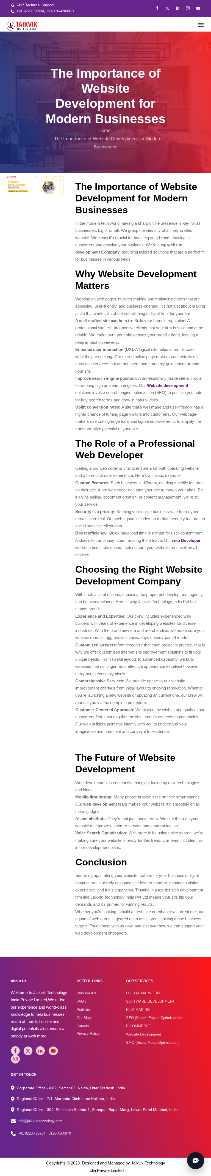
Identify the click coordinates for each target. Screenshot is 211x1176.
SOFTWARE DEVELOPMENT (150, 1001)
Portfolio (83, 1010)
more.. (43, 1036)
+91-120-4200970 (60, 11)
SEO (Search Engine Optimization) (154, 1018)
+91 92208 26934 (30, 11)
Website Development (143, 1034)
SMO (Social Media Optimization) (152, 1042)
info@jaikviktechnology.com (40, 1121)
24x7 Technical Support (35, 5)
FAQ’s (82, 1001)
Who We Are (86, 993)
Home (104, 130)
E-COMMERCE (138, 1026)
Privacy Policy (88, 1033)
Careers (83, 1026)
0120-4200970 (60, 1133)
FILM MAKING (138, 1010)
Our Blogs (85, 1018)
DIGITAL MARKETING (144, 993)
